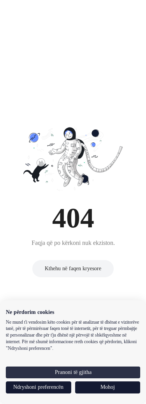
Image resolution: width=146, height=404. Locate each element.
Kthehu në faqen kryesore (73, 268)
